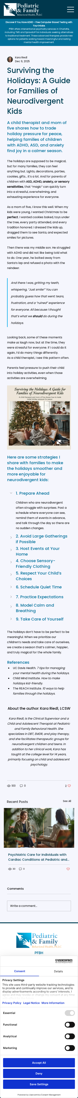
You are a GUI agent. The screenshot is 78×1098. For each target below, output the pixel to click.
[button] (39, 493)
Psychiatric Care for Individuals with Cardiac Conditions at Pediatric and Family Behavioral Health (37, 857)
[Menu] (70, 9)
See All (67, 801)
